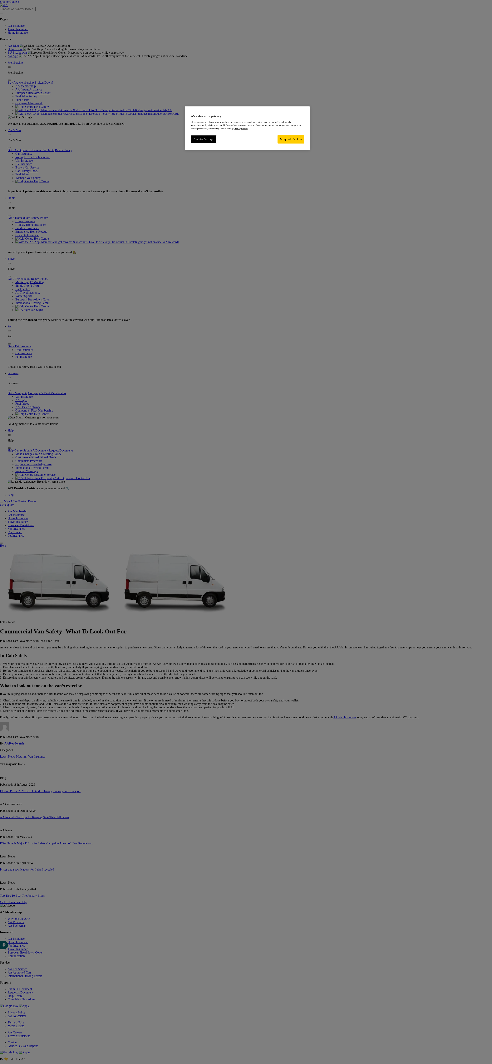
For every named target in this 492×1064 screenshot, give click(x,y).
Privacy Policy (241, 128)
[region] (247, 128)
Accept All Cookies (291, 139)
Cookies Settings (203, 139)
